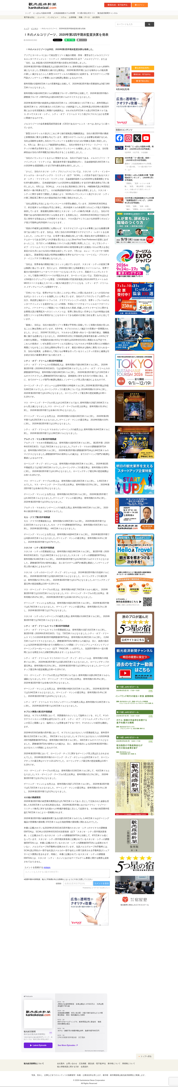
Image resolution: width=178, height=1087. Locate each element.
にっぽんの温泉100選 (42, 13)
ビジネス (34, 29)
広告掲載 (82, 1064)
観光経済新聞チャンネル (108, 13)
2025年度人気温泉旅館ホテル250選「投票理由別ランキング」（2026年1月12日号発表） (139, 200)
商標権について (128, 1064)
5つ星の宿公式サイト (86, 13)
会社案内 (96, 17)
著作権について (114, 1064)
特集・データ (84, 17)
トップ (28, 13)
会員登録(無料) (143, 68)
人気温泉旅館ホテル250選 (64, 13)
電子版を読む (29, 17)
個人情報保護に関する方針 (68, 1067)
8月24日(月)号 (122, 89)
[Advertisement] (44, 909)
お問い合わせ (71, 1064)
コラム (63, 17)
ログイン (140, 5)
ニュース (41, 17)
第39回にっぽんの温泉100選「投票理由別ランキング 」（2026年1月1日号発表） (139, 177)
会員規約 (84, 1067)
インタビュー (52, 17)
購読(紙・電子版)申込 (118, 5)
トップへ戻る (146, 1056)
